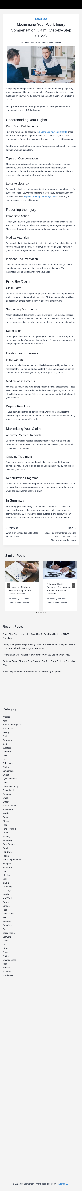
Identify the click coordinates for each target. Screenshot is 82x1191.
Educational (8, 790)
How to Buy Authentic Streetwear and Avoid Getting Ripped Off (32, 671)
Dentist (6, 782)
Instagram (7, 863)
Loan (5, 879)
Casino (6, 755)
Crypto (6, 775)
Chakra (6, 767)
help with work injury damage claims (41, 196)
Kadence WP (63, 1184)
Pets (5, 910)
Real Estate (8, 913)
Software (7, 937)
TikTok (6, 948)
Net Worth (7, 898)
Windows (7, 971)
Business (7, 748)
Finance (6, 817)
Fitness (6, 821)
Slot (4, 929)
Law (45, 19)
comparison (8, 771)
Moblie (6, 894)
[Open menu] (77, 4)
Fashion (6, 813)
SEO (5, 917)
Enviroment (8, 809)
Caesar (26, 42)
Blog (5, 744)
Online (6, 902)
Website (6, 967)
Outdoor (6, 906)
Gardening (7, 840)
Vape (5, 964)
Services (7, 921)
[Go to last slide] (8, 585)
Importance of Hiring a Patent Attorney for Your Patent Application (20, 590)
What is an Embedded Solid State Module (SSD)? (22, 532)
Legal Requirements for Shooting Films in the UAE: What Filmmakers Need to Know (60, 534)
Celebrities (7, 763)
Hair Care (7, 852)
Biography (7, 740)
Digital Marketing (10, 786)
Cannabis (7, 751)
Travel (5, 952)
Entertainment (9, 805)
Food (5, 825)
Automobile (8, 728)
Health (38, 19)
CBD (5, 759)
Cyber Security (10, 778)
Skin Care (7, 925)
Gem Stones (9, 844)
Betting (6, 736)
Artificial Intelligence (12, 724)
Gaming (6, 836)
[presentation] (22, 571)
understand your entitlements (53, 132)
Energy (6, 802)
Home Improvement (12, 859)
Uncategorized (9, 960)
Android (6, 717)
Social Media (9, 933)
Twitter (6, 956)
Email (5, 798)
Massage (7, 890)
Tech (5, 944)
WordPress (8, 975)
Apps (5, 721)
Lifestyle (6, 875)
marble (6, 883)
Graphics (7, 848)
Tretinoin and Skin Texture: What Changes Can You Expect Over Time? (36, 655)
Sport (5, 940)
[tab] (36, 612)
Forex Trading (9, 829)
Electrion (7, 794)
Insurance (7, 867)
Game (5, 832)
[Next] (73, 585)
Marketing (7, 886)
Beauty (6, 732)
